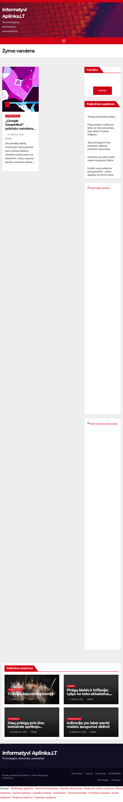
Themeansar (7, 778)
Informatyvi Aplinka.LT (29, 753)
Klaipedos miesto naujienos (99, 788)
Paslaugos (116, 780)
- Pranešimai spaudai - (99, 793)
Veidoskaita (59, 793)
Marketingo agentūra (22, 788)
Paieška (92, 70)
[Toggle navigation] (64, 41)
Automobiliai (13, 719)
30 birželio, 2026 (18, 732)
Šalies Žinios (77, 773)
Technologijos (12, 116)
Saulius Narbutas (21, 793)
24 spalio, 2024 (16, 135)
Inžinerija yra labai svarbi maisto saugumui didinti (88, 725)
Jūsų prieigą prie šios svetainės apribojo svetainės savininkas (99, 145)
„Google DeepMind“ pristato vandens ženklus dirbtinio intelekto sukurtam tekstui (19, 131)
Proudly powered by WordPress (16, 775)
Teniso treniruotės (77, 793)
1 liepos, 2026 (17, 699)
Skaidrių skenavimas (71, 788)
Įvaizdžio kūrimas (42, 793)
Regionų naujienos (22, 797)
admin (31, 699)
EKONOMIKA (115, 773)
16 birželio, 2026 (78, 732)
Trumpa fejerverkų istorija (101, 116)
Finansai (71, 686)
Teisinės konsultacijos (46, 788)
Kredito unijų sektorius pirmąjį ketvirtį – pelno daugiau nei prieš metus (100, 171)
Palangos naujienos (45, 797)
